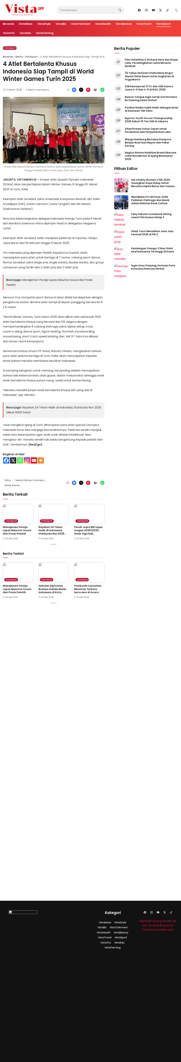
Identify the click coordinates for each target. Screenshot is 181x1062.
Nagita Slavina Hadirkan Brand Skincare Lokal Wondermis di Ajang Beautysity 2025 (150, 156)
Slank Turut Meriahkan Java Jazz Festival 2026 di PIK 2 (152, 232)
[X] (13, 460)
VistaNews (26, 24)
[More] (41, 460)
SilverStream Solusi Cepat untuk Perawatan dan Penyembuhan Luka (148, 130)
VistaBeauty (124, 24)
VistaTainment (80, 24)
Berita (19, 56)
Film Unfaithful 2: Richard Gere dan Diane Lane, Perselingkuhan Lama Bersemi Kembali (151, 63)
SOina (7, 480)
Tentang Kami (159, 921)
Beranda (8, 24)
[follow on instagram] (146, 10)
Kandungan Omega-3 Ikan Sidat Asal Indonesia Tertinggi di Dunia (152, 250)
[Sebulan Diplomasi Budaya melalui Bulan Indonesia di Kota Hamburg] (54, 580)
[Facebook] (6, 460)
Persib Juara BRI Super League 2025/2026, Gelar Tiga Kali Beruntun (88, 532)
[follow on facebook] (139, 10)
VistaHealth (103, 24)
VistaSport (163, 24)
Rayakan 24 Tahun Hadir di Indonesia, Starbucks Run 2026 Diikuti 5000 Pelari (51, 532)
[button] (176, 10)
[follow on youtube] (153, 10)
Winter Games (12, 485)
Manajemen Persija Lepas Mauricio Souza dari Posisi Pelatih (17, 530)
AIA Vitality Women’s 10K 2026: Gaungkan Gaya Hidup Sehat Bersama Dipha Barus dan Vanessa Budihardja (154, 184)
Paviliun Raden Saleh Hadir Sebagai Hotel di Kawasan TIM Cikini (151, 109)
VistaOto (9, 33)
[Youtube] (34, 460)
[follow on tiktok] (167, 10)
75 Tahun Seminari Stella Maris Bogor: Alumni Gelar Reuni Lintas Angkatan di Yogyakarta (149, 76)
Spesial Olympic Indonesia (29, 480)
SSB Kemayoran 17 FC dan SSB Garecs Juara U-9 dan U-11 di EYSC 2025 (149, 88)
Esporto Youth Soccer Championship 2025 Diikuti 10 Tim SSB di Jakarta (149, 119)
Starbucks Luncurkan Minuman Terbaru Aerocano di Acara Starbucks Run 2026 (87, 590)
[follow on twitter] (160, 10)
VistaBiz (61, 24)
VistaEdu (25, 33)
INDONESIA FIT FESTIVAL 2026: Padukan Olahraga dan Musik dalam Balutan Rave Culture (150, 200)
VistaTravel (143, 24)
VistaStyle (44, 24)
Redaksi (144, 921)
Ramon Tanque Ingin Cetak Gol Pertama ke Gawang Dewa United (151, 98)
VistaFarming (45, 33)
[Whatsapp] (20, 460)
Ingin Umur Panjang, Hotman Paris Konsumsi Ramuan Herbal (153, 267)
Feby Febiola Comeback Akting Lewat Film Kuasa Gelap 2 (151, 215)
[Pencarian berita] (119, 10)
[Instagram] (27, 460)
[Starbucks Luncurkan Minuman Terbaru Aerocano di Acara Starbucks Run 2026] (89, 580)
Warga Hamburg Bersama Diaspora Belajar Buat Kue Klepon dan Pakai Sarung (148, 143)
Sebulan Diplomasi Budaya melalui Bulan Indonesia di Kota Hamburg (52, 590)
